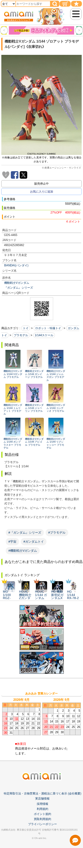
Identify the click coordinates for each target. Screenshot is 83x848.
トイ (26, 328)
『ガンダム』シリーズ (18, 287)
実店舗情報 (42, 798)
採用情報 (42, 803)
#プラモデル (57, 532)
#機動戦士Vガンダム (22, 550)
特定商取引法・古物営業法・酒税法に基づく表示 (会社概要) (42, 793)
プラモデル (21, 335)
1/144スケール (44, 335)
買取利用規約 (42, 819)
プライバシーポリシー (42, 824)
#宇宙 (12, 541)
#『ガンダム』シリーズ (24, 532)
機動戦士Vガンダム (16, 282)
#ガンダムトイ (33, 541)
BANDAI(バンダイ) (16, 265)
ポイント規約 (42, 814)
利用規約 (42, 809)
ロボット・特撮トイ (48, 328)
